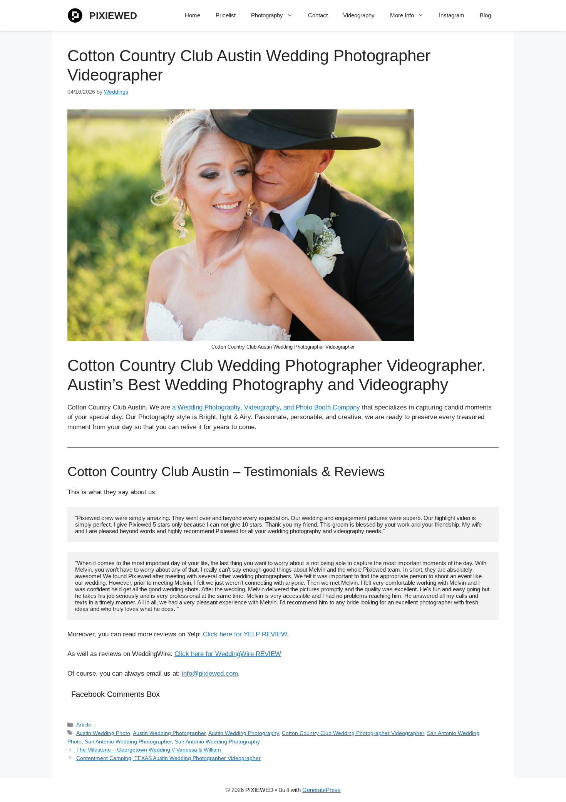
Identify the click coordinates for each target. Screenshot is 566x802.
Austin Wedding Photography (243, 733)
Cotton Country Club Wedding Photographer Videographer (353, 733)
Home (192, 15)
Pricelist (226, 15)
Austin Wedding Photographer (169, 733)
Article (83, 724)
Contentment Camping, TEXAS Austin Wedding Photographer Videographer (168, 758)
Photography (267, 15)
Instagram (451, 15)
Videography (359, 15)
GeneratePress (321, 790)
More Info (402, 15)
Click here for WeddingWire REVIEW (227, 654)
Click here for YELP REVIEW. (246, 634)
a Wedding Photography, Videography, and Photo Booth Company (266, 407)
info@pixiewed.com (210, 673)
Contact (318, 15)
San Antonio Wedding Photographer (128, 741)
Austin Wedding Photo (103, 733)
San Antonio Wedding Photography (217, 741)
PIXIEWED (113, 15)
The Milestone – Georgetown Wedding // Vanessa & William (148, 750)
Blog (485, 15)
